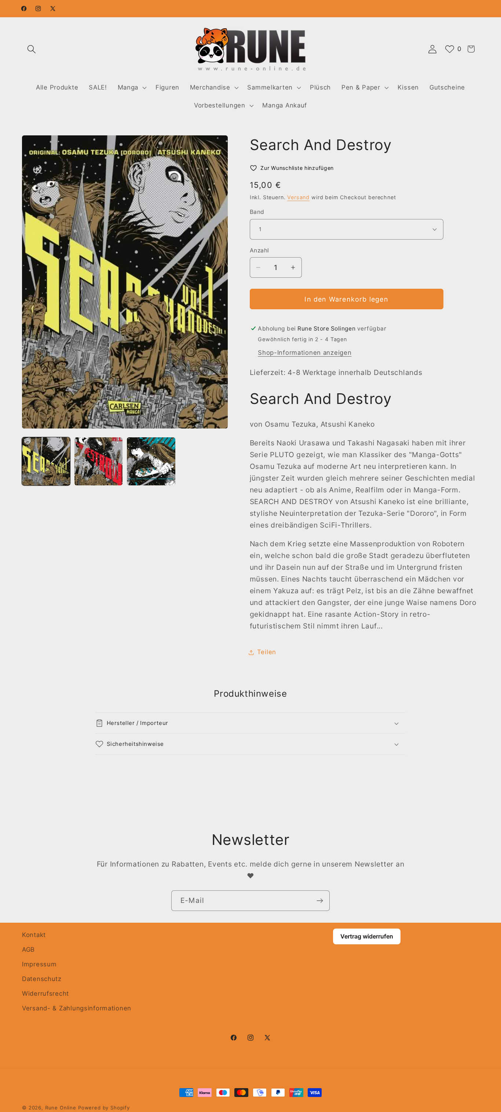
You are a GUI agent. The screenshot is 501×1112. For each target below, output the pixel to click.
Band (257, 211)
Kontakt (34, 934)
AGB (28, 949)
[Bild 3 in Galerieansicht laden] (151, 461)
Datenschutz (42, 978)
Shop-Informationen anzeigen (304, 352)
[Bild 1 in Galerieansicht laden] (46, 461)
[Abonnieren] (319, 900)
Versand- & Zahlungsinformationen (76, 1008)
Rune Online (60, 1108)
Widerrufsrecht (45, 993)
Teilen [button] (266, 652)
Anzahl (259, 250)
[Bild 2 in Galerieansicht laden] (98, 461)
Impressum (39, 964)
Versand (298, 197)
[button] (31, 49)
